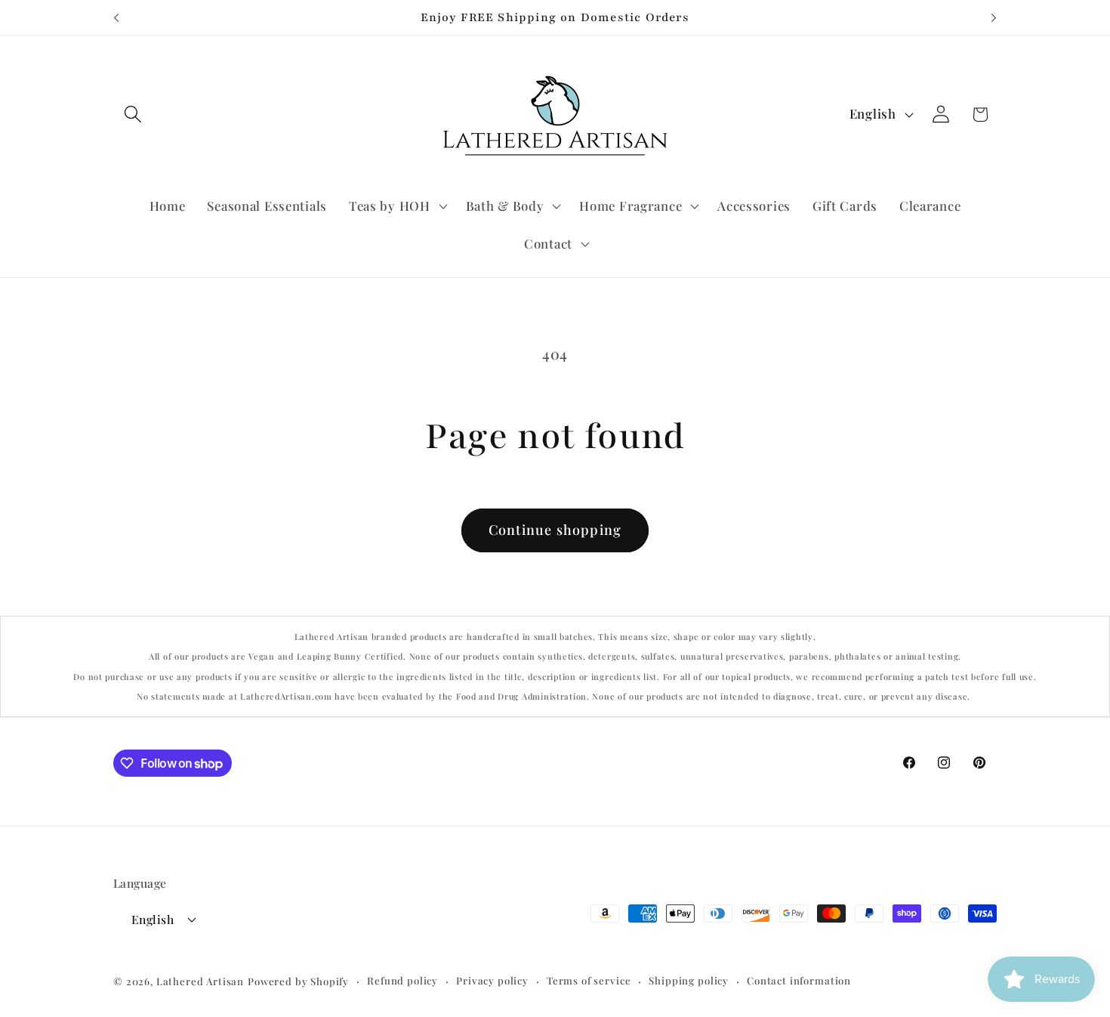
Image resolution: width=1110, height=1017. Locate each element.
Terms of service (589, 980)
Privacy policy (492, 980)
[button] (133, 114)
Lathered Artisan (200, 981)
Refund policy (402, 980)
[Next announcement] (993, 17)
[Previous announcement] (116, 17)
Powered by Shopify (298, 981)
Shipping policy (689, 980)
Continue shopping (555, 530)
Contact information (799, 980)
